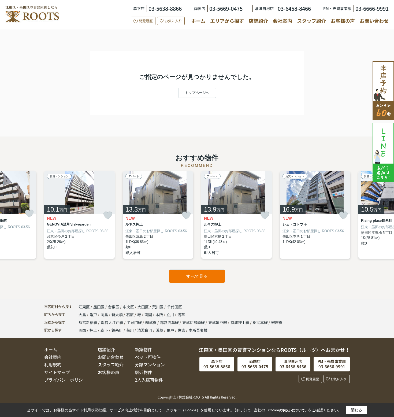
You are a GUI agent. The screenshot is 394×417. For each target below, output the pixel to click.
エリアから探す (227, 20)
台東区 (113, 306)
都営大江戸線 (112, 322)
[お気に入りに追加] (29, 213)
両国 (148, 314)
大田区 (143, 306)
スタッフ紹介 (311, 20)
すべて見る (197, 276)
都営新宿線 (88, 322)
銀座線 (277, 322)
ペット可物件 (148, 357)
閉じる (356, 410)
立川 (170, 314)
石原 (130, 314)
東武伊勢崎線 (194, 322)
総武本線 (261, 322)
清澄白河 (144, 330)
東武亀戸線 (218, 322)
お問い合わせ (374, 20)
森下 (104, 330)
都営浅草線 (170, 322)
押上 (93, 330)
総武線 (151, 322)
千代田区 (174, 306)
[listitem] (79, 215)
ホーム (198, 20)
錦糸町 (117, 330)
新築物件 (143, 349)
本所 (159, 314)
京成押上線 (240, 322)
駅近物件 (143, 372)
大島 (83, 314)
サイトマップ (57, 372)
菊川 (130, 330)
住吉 (181, 330)
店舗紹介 (258, 20)
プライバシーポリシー (65, 380)
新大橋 (117, 314)
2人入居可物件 (149, 380)
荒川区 (157, 306)
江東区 (84, 306)
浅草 (181, 314)
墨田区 (99, 306)
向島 (105, 314)
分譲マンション (150, 364)
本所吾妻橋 (198, 330)
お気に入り (173, 20)
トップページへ (197, 93)
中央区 (128, 306)
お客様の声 (343, 20)
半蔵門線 (135, 322)
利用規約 (52, 364)
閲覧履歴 (146, 20)
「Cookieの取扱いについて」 (286, 410)
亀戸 (94, 314)
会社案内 (282, 20)
